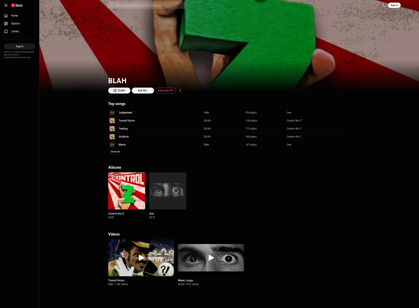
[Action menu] (180, 90)
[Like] (331, 113)
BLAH (207, 120)
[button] (112, 112)
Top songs (117, 103)
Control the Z (294, 120)
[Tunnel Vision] (141, 257)
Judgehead (125, 112)
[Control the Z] (126, 190)
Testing (123, 128)
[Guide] (6, 5)
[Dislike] (337, 113)
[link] (19, 16)
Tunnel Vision (127, 120)
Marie (122, 144)
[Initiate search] (111, 5)
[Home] (17, 5)
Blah (206, 112)
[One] (167, 190)
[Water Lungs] (211, 257)
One (289, 112)
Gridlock (124, 136)
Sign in (394, 5)
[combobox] (151, 5)
